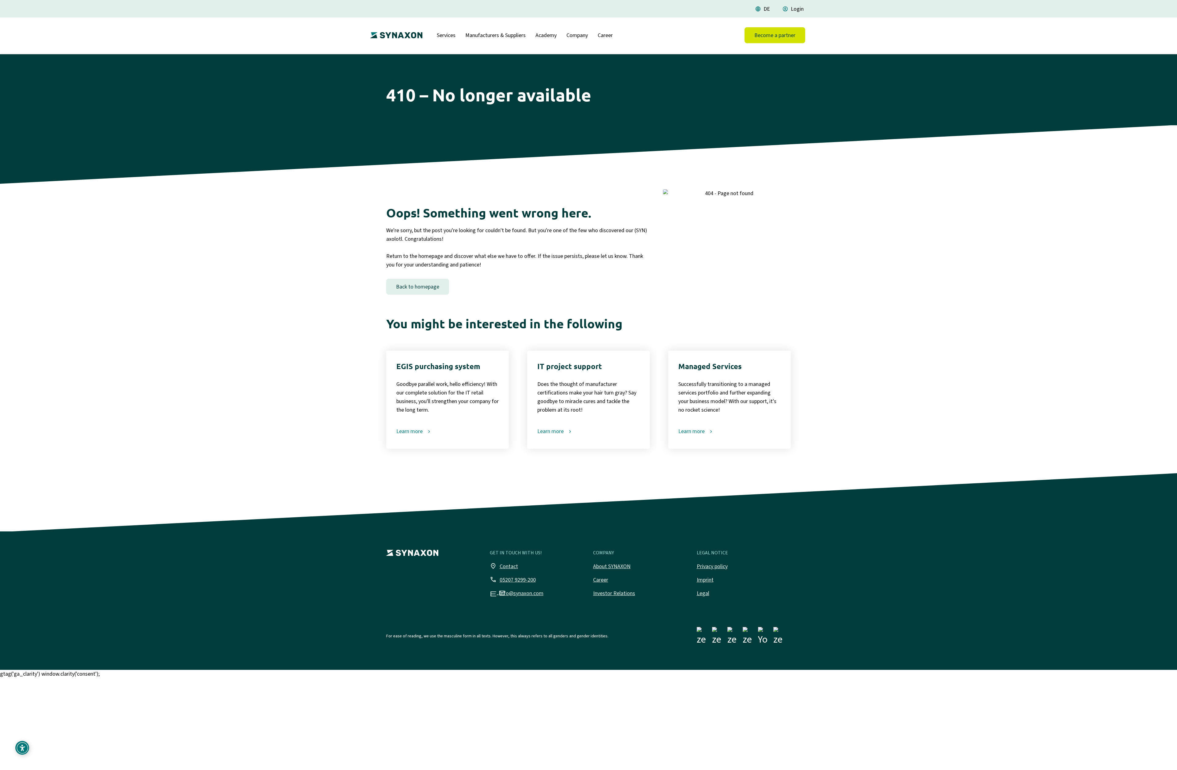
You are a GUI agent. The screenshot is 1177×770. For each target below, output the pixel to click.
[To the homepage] (394, 32)
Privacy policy (712, 566)
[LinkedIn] (732, 637)
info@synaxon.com (516, 593)
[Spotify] (778, 637)
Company (577, 35)
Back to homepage (417, 286)
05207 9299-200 (513, 579)
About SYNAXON (611, 566)
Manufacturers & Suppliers (495, 35)
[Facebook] (702, 637)
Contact (504, 566)
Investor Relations (614, 593)
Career (605, 35)
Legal (703, 593)
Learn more (409, 431)
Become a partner (774, 35)
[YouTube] (763, 637)
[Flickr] (747, 637)
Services (446, 35)
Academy (546, 35)
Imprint (705, 579)
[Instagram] (717, 637)
